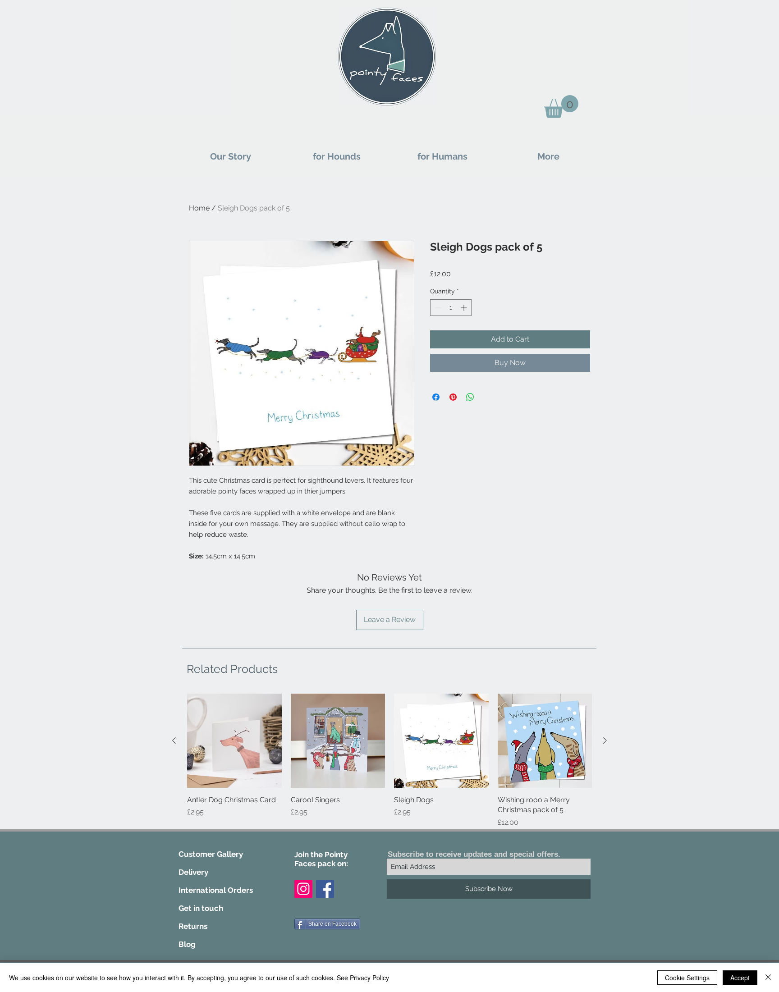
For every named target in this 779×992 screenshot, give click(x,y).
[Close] (768, 977)
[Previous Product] (174, 740)
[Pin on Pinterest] (453, 397)
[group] (389, 766)
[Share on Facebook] (436, 397)
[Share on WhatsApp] (470, 397)
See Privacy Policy (363, 977)
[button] (561, 106)
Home (199, 208)
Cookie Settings (687, 977)
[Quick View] (234, 741)
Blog (187, 944)
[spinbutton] (451, 307)
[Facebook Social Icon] (325, 889)
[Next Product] (605, 740)
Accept (740, 977)
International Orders (216, 890)
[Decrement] (437, 307)
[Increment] (464, 307)
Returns (193, 926)
